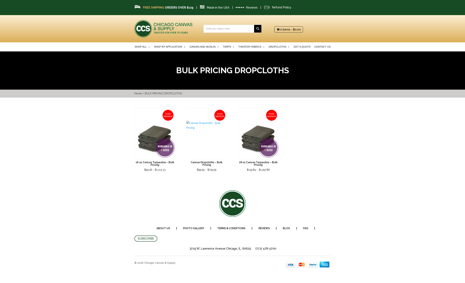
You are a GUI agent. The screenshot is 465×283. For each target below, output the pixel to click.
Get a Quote (302, 46)
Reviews (252, 7)
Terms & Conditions (231, 228)
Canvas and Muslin (202, 46)
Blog (286, 228)
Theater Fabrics (249, 46)
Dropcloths (277, 46)
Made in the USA (218, 7)
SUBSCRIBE (146, 238)
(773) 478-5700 (265, 248)
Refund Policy (281, 7)
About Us (163, 228)
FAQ (305, 228)
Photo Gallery (193, 228)
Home (138, 93)
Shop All (141, 46)
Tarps (227, 46)
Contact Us (322, 46)
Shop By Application (168, 46)
